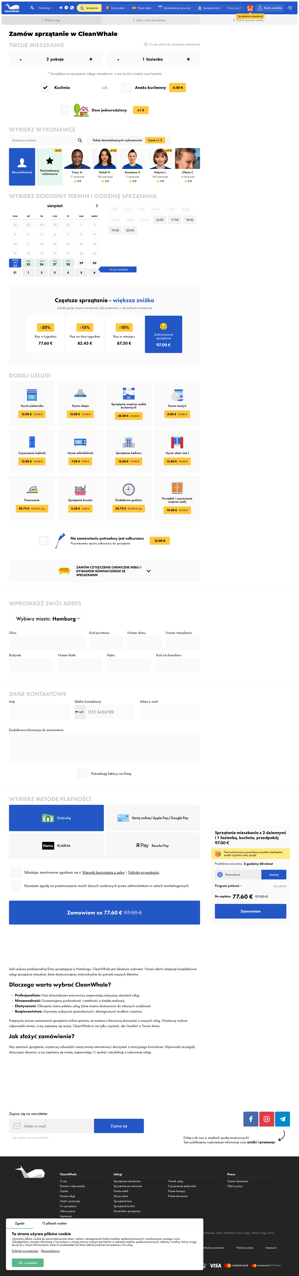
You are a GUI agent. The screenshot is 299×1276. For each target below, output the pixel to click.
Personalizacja (50, 1251)
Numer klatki (67, 655)
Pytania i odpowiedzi (72, 1186)
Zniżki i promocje (70, 1201)
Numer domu (136, 633)
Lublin (219, 1233)
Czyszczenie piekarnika (182, 1186)
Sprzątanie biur (123, 1201)
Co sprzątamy (68, 1206)
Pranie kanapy (176, 1191)
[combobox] (80, 712)
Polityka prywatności (25, 1251)
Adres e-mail (149, 701)
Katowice (209, 1233)
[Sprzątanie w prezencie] (250, 8)
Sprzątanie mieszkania (127, 1181)
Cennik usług (175, 1181)
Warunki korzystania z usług (103, 872)
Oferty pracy (67, 1211)
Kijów (239, 1233)
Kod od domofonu (168, 655)
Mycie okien (121, 1196)
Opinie (64, 1191)
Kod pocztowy (99, 633)
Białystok (229, 1233)
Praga (263, 1233)
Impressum (66, 1216)
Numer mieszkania (179, 633)
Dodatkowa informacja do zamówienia (36, 730)
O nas (63, 1181)
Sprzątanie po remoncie (128, 1186)
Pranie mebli (121, 1191)
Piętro (111, 655)
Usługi (118, 1174)
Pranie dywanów (178, 1196)
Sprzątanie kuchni (124, 1206)
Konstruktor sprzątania (127, 1211)
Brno (271, 1233)
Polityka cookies (245, 1247)
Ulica (12, 633)
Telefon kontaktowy (87, 701)
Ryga (247, 1233)
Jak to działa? (280, 886)
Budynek (15, 655)
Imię (12, 701)
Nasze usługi (67, 1196)
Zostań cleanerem (237, 1181)
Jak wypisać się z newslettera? (30, 1137)
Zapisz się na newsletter (28, 1113)
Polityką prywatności (143, 872)
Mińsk (255, 1233)
